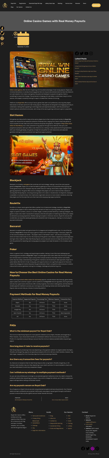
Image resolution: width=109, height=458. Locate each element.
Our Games (20, 7)
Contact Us (29, 7)
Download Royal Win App (35, 3)
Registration (22, 3)
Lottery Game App (50, 3)
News (84, 3)
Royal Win (13, 3)
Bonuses (77, 3)
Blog (12, 7)
